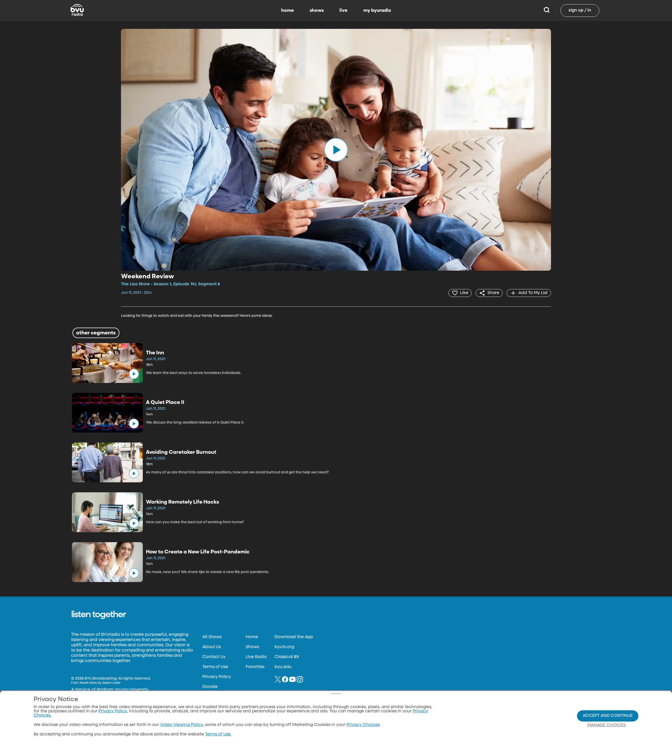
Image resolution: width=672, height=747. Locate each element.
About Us (211, 647)
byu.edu (283, 667)
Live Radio (256, 657)
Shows (252, 647)
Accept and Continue (608, 716)
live (343, 10)
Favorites (255, 667)
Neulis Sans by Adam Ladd (100, 683)
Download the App (294, 637)
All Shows (212, 637)
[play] (336, 150)
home (287, 10)
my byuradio (377, 10)
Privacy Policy (216, 677)
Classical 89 (287, 657)
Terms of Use (215, 667)
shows (317, 10)
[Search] (546, 10)
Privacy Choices (363, 725)
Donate (210, 687)
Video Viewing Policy (181, 725)
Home (252, 637)
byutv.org (284, 647)
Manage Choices (606, 725)
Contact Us (213, 657)
